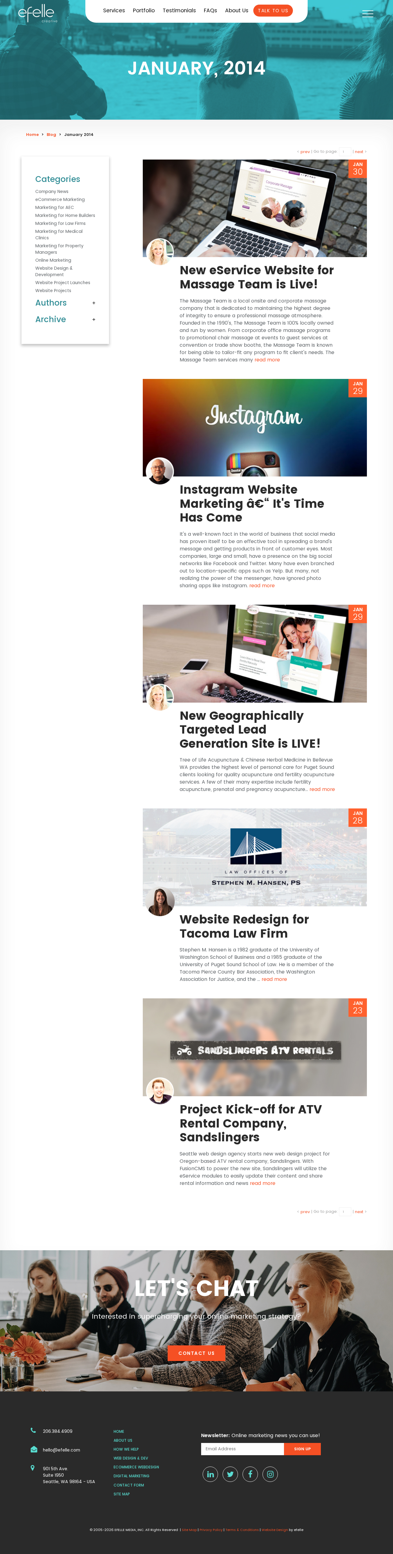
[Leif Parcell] (160, 1090)
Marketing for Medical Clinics (59, 234)
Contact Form (129, 1485)
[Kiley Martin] (160, 252)
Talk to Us (273, 10)
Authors (51, 302)
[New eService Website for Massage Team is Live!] (255, 208)
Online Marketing (53, 260)
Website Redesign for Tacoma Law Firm (244, 926)
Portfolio (144, 10)
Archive (50, 319)
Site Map (122, 1494)
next (359, 151)
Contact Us (196, 1353)
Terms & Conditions (242, 1529)
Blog (51, 134)
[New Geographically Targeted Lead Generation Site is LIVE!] (255, 654)
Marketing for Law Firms (60, 223)
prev (305, 151)
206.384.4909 (57, 1431)
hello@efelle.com (61, 1450)
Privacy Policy (211, 1529)
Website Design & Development (53, 271)
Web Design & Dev (131, 1458)
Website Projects (53, 290)
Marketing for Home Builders (65, 215)
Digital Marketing (132, 1476)
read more (267, 359)
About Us (236, 10)
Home (32, 134)
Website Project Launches (62, 283)
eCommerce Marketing (60, 199)
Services (114, 10)
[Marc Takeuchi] (160, 471)
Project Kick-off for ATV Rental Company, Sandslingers (251, 1123)
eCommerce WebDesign (136, 1467)
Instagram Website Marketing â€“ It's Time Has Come (252, 503)
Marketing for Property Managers (59, 249)
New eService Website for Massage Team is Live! (257, 277)
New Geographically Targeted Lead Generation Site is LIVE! (250, 730)
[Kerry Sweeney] (160, 900)
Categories (57, 179)
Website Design (275, 1529)
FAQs (210, 10)
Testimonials (179, 10)
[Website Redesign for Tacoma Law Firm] (255, 857)
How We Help (126, 1449)
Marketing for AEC (54, 207)
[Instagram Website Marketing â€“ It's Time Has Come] (255, 428)
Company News (51, 191)
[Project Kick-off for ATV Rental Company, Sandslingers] (255, 1047)
